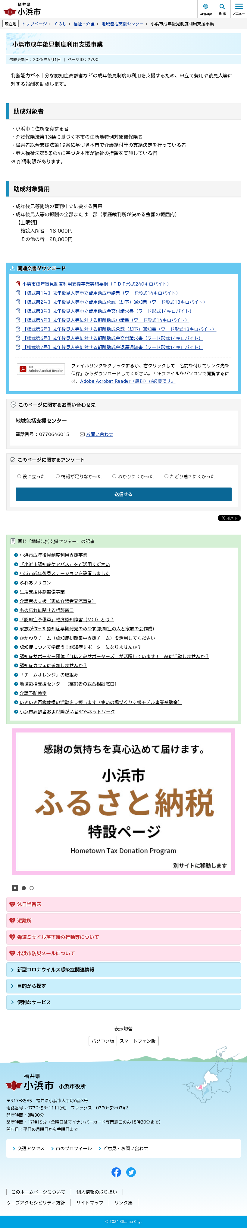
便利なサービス (34, 1002)
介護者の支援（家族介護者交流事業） (58, 601)
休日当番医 (29, 904)
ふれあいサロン (35, 582)
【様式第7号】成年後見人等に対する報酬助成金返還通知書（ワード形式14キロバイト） (112, 347)
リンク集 (123, 1203)
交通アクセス (31, 1148)
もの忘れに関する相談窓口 (47, 610)
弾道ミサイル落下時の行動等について (58, 937)
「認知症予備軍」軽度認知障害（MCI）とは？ (67, 619)
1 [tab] (24, 888)
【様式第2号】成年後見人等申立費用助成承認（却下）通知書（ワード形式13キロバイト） (115, 302)
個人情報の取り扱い (97, 1192)
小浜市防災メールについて (46, 953)
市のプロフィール (74, 1148)
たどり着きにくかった (192, 476)
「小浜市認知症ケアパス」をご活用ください (65, 564)
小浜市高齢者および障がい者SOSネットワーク (67, 711)
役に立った (34, 476)
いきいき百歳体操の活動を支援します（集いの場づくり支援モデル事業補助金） (101, 702)
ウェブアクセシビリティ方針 (35, 1203)
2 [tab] (32, 888)
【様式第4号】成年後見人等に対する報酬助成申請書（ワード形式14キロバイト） (105, 320)
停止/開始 (15, 888)
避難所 (24, 920)
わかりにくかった (136, 476)
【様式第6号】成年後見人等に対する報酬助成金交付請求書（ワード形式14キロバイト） (112, 338)
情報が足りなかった (81, 476)
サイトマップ (89, 1203)
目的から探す (31, 985)
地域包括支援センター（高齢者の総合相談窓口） (69, 684)
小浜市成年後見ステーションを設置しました (65, 573)
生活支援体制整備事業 (42, 592)
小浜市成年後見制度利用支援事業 (53, 555)
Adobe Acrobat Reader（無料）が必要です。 (128, 381)
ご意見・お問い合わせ (125, 1148)
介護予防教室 (33, 693)
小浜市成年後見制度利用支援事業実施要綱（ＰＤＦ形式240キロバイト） (96, 284)
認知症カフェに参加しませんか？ (53, 665)
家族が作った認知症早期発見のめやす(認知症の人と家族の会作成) (87, 628)
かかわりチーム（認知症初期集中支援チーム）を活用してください (87, 638)
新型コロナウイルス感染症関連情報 (55, 969)
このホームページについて (38, 1192)
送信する (123, 494)
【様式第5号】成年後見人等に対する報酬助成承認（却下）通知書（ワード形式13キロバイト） (119, 329)
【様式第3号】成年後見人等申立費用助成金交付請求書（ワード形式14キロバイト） (108, 311)
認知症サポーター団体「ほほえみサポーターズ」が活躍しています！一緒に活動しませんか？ (114, 656)
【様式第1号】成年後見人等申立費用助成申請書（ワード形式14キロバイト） (101, 293)
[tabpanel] (123, 801)
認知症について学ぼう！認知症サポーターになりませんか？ (81, 647)
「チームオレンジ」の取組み (49, 675)
